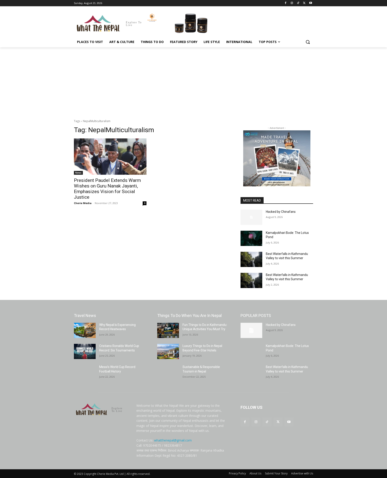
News (78, 172)
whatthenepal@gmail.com (173, 440)
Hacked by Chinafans (281, 211)
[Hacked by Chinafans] (251, 217)
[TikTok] (298, 3)
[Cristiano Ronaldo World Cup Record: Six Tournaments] (85, 351)
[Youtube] (310, 3)
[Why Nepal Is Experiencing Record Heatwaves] (85, 330)
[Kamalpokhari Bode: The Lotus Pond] (251, 238)
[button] (307, 42)
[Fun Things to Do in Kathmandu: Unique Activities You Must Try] (168, 330)
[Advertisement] (193, 81)
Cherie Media (83, 203)
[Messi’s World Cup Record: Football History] (85, 372)
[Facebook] (285, 3)
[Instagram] (292, 3)
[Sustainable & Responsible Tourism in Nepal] (168, 372)
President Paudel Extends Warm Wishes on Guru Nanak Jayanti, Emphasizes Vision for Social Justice (107, 189)
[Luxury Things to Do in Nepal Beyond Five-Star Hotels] (168, 351)
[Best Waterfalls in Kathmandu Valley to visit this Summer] (251, 259)
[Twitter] (304, 3)
